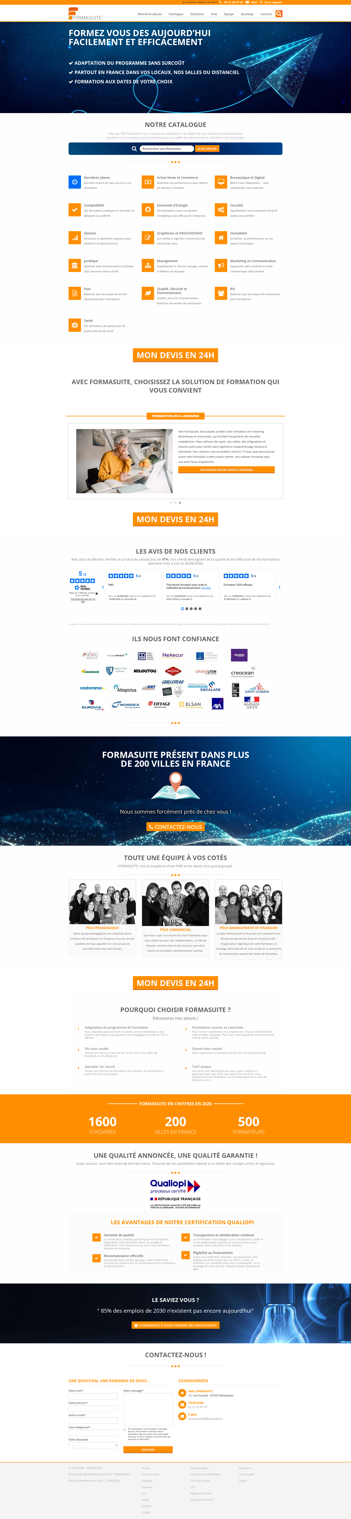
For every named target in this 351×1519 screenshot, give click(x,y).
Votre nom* (76, 1390)
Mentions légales (199, 1468)
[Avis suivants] (279, 587)
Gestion (90, 233)
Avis (214, 14)
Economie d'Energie (172, 205)
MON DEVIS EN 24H (175, 354)
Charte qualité (246, 1474)
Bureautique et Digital (247, 177)
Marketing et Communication (253, 261)
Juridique (91, 261)
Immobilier (239, 233)
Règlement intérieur (201, 1493)
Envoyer (148, 1450)
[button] (171, 503)
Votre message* (133, 1390)
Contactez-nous (177, 826)
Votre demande (78, 1439)
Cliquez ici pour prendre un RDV (226, 1267)
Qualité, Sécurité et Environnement (172, 291)
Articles (243, 1480)
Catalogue (176, 14)
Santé (88, 321)
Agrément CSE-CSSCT (201, 1499)
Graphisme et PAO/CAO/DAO (179, 233)
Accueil (145, 1468)
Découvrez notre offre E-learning (226, 470)
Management (167, 261)
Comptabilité (94, 205)
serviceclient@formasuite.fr (205, 1418)
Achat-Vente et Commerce (177, 177)
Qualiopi (247, 14)
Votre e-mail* (77, 1415)
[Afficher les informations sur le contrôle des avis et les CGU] (96, 593)
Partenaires (245, 1468)
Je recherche (207, 148)
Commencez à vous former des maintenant (177, 1325)
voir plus (206, 587)
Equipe (229, 14)
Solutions (197, 14)
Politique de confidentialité (205, 1474)
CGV (192, 1487)
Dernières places (150, 14)
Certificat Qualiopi (200, 1480)
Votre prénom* (78, 1402)
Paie (87, 289)
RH (232, 289)
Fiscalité (236, 205)
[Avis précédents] (102, 587)
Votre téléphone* (79, 1427)
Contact (266, 14)
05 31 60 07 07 (197, 1407)
